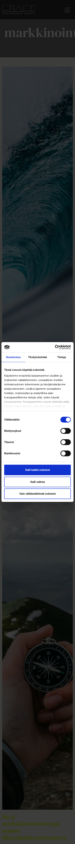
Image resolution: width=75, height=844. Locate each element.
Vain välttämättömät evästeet (37, 493)
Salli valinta (37, 481)
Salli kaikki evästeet (37, 469)
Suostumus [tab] (13, 357)
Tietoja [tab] (61, 357)
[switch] (65, 431)
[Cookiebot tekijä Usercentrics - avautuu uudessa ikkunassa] (55, 347)
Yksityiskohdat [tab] (37, 357)
